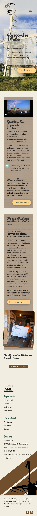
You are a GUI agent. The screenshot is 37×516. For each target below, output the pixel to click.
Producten (8, 422)
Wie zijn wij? (9, 400)
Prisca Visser (15, 504)
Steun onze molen (17, 302)
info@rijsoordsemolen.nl (18, 447)
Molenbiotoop (9, 407)
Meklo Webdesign (12, 501)
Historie (7, 404)
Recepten (7, 425)
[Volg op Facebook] (27, 512)
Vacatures (8, 411)
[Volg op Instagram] (31, 512)
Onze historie (25, 70)
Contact (7, 429)
